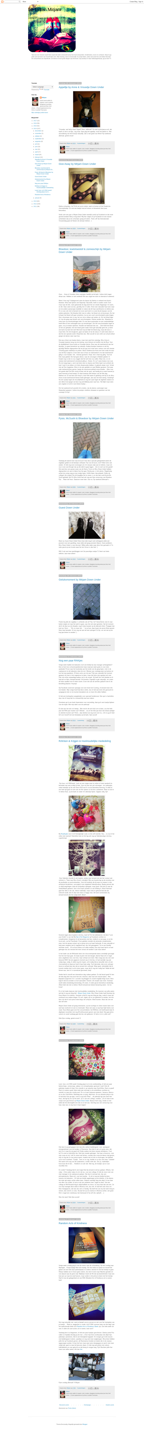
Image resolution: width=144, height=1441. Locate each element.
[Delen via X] (93, 143)
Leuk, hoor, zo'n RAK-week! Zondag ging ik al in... (43, 191)
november (38, 133)
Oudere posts (110, 1405)
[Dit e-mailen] (89, 143)
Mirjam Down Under (84, 993)
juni (36, 146)
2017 (35, 120)
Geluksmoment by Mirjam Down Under (80, 579)
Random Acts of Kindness (73, 1223)
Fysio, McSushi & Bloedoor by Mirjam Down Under (86, 418)
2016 (35, 123)
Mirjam (44, 97)
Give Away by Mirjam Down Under (77, 164)
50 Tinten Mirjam (44, 9)
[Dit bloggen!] (91, 143)
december (38, 131)
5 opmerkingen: (81, 228)
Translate (46, 89)
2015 (35, 126)
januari (37, 198)
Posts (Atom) (72, 1408)
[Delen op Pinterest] (98, 143)
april (36, 152)
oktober (37, 136)
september (38, 139)
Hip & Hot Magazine (82, 937)
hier (81, 1349)
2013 (35, 201)
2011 (35, 206)
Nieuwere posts (64, 1405)
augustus (38, 141)
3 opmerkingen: (81, 487)
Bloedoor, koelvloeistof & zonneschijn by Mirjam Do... (44, 168)
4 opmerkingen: (81, 143)
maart (37, 154)
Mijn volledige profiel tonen (40, 112)
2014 (35, 128)
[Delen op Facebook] (95, 143)
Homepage (87, 1405)
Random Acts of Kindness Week (87, 1326)
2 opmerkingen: (81, 559)
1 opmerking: (80, 720)
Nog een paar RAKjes (70, 660)
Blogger (85, 1424)
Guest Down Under (69, 507)
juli (36, 144)
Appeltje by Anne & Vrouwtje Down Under (81, 87)
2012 (35, 204)
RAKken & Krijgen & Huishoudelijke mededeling (85, 741)
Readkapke (64, 834)
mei (36, 149)
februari (37, 157)
